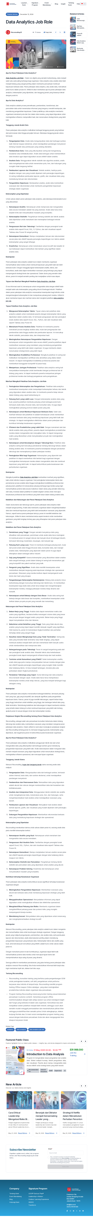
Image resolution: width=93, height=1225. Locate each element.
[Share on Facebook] (56, 32)
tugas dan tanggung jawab (32, 765)
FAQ (78, 4)
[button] (83, 4)
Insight (63, 4)
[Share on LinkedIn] (64, 32)
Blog (56, 4)
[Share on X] (60, 32)
